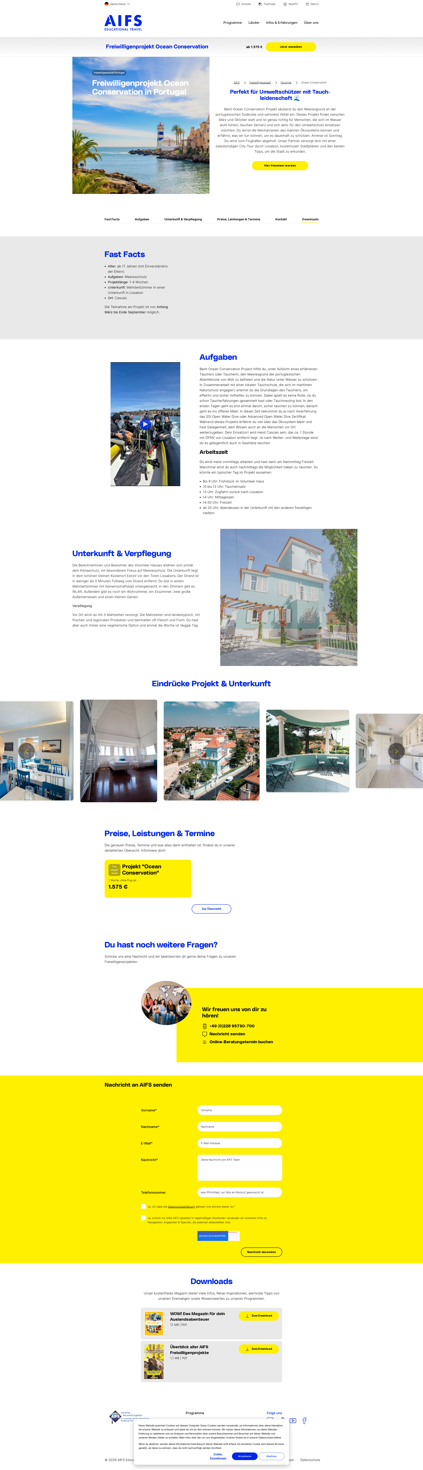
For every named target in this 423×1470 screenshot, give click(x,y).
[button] (26, 751)
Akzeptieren (244, 1456)
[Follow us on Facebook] (304, 1420)
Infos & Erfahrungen (281, 23)
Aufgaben (142, 219)
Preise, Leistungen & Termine (238, 219)
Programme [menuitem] (195, 1413)
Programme (232, 23)
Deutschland (118, 4)
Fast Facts (112, 219)
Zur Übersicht (211, 909)
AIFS (237, 82)
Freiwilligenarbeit (260, 82)
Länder (254, 23)
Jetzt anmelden (291, 47)
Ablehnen (271, 1456)
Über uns (311, 23)
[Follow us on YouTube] (293, 1420)
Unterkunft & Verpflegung (183, 219)
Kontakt (281, 219)
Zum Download (261, 1315)
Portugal (286, 82)
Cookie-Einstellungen (218, 1456)
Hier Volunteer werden (280, 165)
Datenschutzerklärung (181, 1206)
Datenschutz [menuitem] (310, 1460)
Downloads (310, 219)
